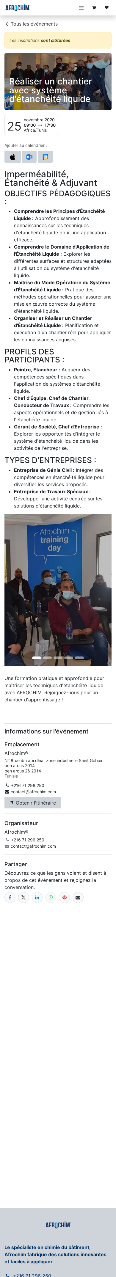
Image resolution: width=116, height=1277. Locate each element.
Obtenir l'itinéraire (35, 803)
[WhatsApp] (50, 897)
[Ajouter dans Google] (45, 157)
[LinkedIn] (37, 897)
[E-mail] (78, 897)
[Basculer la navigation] (81, 7)
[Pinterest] (64, 897)
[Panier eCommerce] (94, 8)
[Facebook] (9, 897)
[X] (23, 897)
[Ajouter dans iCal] (12, 157)
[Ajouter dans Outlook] (29, 157)
